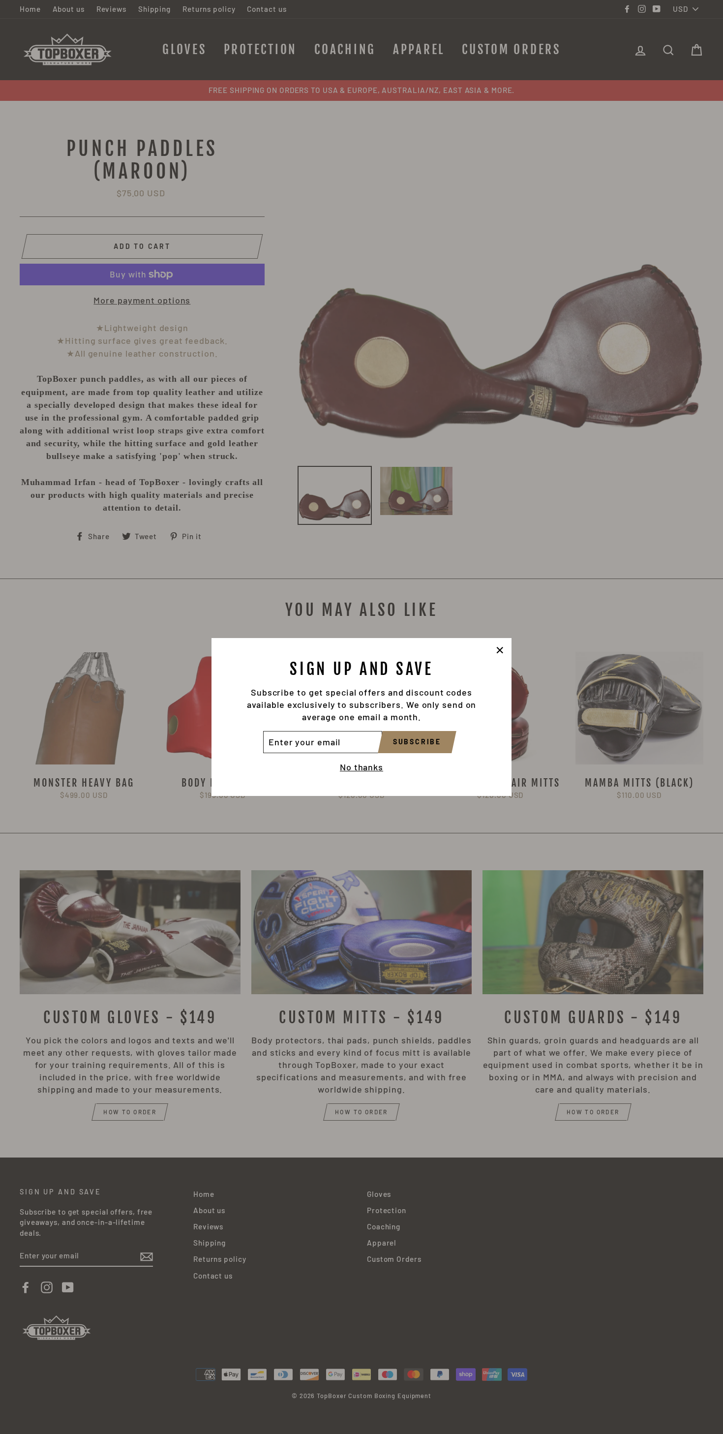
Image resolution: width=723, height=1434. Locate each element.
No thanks (361, 767)
